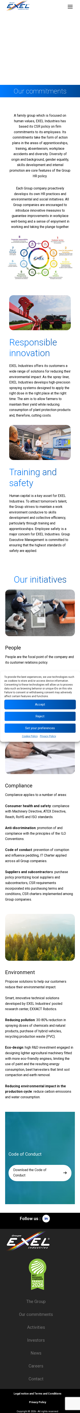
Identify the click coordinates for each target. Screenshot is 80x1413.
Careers (36, 1366)
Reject (40, 716)
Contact (36, 1378)
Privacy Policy (48, 736)
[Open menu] (70, 6)
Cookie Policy (30, 736)
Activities (36, 1327)
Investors (36, 1340)
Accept (40, 704)
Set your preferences (40, 728)
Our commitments (36, 1314)
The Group (36, 1301)
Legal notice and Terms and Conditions (37, 1393)
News (36, 1353)
